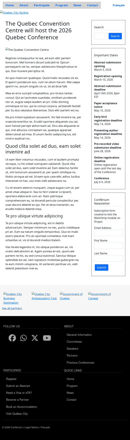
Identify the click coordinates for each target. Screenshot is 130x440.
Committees (74, 341)
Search (115, 36)
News (70, 393)
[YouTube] (47, 338)
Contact (71, 400)
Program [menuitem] (61, 5)
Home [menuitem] (10, 5)
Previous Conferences (80, 362)
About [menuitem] (23, 5)
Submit (101, 267)
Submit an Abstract (18, 386)
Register (11, 379)
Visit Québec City (17, 413)
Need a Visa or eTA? (19, 393)
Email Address (102, 228)
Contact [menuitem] (92, 5)
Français (119, 5)
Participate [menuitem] (42, 5)
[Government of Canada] (101, 296)
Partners (72, 355)
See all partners (12, 308)
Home (70, 379)
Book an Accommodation (21, 407)
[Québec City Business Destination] (16, 298)
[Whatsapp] (23, 338)
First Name (100, 240)
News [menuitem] (77, 5)
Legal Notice (31, 427)
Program (72, 386)
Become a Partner (17, 400)
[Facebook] (12, 338)
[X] (35, 338)
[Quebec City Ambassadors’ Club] (44, 296)
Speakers (72, 348)
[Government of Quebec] (72, 296)
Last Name (100, 253)
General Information (79, 335)
